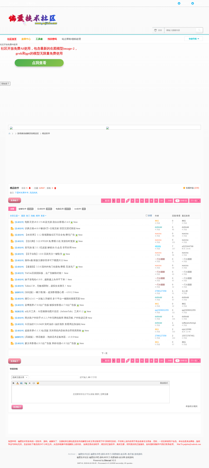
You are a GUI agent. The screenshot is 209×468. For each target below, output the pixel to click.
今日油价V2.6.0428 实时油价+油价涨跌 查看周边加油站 (53, 324)
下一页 (194, 201)
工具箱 (39, 39)
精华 (38, 216)
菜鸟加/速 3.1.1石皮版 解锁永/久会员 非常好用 (48, 247)
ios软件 (79, 209)
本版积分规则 (191, 406)
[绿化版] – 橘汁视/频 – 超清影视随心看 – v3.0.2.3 (49, 292)
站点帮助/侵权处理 (71, 39)
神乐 (157, 221)
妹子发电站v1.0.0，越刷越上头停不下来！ (46, 279)
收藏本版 (192, 188)
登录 (97, 394)
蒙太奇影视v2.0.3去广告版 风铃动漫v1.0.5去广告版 (50, 343)
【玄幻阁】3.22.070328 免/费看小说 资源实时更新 (50, 241)
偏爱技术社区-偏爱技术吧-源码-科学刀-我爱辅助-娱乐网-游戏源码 (9, 133)
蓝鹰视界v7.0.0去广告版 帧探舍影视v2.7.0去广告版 (50, 305)
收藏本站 (30, 3)
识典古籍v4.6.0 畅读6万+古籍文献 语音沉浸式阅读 (50, 228)
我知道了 (5, 84)
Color (17, 383)
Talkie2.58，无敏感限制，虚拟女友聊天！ (46, 286)
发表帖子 (14, 200)
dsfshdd (158, 227)
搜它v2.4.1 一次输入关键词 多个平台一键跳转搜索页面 (52, 298)
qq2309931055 (162, 310)
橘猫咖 (158, 246)
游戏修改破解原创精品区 (28, 133)
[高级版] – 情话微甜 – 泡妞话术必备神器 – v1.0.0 (49, 337)
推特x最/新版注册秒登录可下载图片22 (44, 260)
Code (33, 383)
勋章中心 (26, 39)
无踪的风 (33, 193)
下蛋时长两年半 (22, 193)
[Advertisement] (104, 160)
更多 (43, 216)
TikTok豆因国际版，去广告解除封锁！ (44, 273)
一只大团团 (160, 259)
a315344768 (187, 246)
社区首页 (11, 39)
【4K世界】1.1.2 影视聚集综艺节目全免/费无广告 (50, 235)
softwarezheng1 (189, 323)
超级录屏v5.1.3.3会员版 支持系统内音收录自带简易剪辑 (53, 330)
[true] (199, 30)
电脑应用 (63, 209)
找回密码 (52, 39)
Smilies (38, 383)
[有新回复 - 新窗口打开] (12, 222)
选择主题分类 (18, 377)
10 (161, 201)
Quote (29, 383)
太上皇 (185, 291)
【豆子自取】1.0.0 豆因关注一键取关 (43, 254)
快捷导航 (193, 39)
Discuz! (107, 460)
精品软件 (46, 133)
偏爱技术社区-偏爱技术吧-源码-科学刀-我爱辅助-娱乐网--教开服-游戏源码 (110, 454)
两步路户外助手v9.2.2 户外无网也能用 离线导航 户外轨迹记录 (56, 318)
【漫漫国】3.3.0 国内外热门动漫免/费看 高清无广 (50, 267)
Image (21, 383)
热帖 (33, 216)
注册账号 (198, 3)
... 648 (169, 201)
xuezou (158, 233)
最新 (23, 216)
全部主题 (14, 216)
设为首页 (13, 3)
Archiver (71, 454)
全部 (12, 209)
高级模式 (164, 383)
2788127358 (160, 291)
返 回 (107, 201)
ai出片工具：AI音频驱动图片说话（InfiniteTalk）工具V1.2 (54, 311)
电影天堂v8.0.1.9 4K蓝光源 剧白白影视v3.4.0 (47, 222)
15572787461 (188, 336)
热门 (28, 216)
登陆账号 (185, 3)
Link (25, 383)
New (75, 222)
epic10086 (186, 329)
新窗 (150, 215)
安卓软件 (44, 209)
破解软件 (26, 209)
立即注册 (104, 394)
